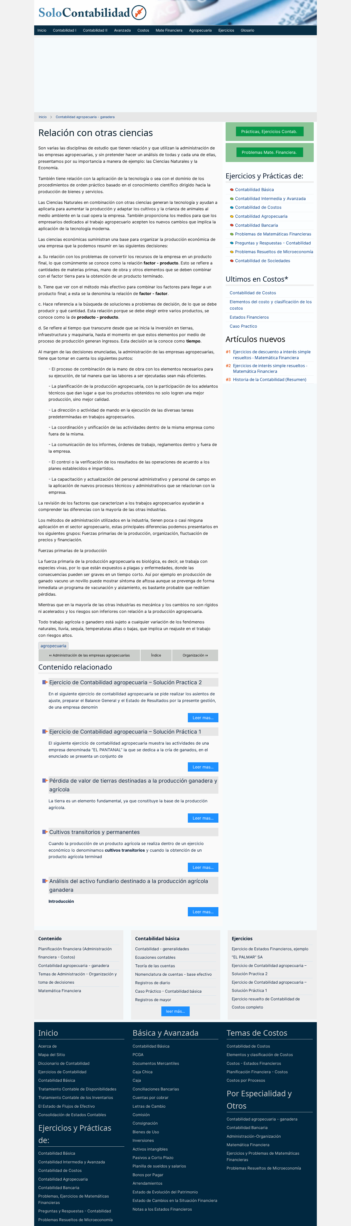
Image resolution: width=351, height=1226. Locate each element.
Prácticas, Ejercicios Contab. (269, 131)
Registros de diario (152, 982)
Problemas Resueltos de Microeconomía (273, 251)
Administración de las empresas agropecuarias (89, 655)
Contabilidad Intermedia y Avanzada (270, 198)
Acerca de (47, 1046)
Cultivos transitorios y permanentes (94, 832)
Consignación (145, 1123)
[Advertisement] (175, 74)
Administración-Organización (254, 1136)
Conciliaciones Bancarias (156, 1089)
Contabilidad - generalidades (162, 948)
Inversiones (143, 1140)
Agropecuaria (200, 30)
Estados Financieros (249, 317)
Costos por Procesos (246, 1080)
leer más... (175, 1011)
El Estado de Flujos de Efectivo (66, 1106)
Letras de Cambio (149, 1106)
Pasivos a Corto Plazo (153, 1157)
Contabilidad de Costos (257, 207)
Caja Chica (143, 1071)
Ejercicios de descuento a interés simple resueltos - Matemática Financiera (272, 354)
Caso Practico (243, 326)
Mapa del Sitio (51, 1054)
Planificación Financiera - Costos (257, 1071)
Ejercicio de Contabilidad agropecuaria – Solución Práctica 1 (125, 731)
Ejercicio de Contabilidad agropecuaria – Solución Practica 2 (125, 682)
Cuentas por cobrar (151, 1097)
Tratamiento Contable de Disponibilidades (77, 1089)
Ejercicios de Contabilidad (62, 1071)
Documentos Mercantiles (156, 1063)
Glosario (247, 30)
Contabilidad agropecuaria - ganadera (85, 117)
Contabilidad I (64, 30)
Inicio (42, 30)
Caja (137, 1080)
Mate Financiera (169, 30)
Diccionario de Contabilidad (63, 1063)
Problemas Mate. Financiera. (270, 152)
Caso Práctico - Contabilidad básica (168, 991)
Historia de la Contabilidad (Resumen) (269, 379)
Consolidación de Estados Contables (72, 1114)
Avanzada (122, 30)
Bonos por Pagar (148, 1174)
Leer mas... (203, 717)
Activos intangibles (150, 1149)
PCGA (138, 1054)
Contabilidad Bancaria (256, 225)
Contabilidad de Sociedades (262, 260)
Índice (156, 655)
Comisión (141, 1114)
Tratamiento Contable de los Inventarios (75, 1097)
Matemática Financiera (59, 990)
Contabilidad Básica (254, 189)
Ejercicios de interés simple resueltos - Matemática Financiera (270, 368)
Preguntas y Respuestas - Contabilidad (272, 242)
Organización (195, 655)
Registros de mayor (153, 999)
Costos (143, 30)
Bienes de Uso (146, 1131)
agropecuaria (53, 645)
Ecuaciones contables (155, 957)
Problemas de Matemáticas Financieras (272, 233)
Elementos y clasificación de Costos (260, 1054)
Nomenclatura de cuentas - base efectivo (173, 974)
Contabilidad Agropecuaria (261, 216)
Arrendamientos (147, 1183)
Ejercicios (226, 30)
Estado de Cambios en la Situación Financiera (175, 1200)
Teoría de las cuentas (155, 965)
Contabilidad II (95, 30)
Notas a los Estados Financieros (162, 1209)
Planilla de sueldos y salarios (159, 1166)
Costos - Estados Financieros (254, 1063)
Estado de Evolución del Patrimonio (165, 1192)
